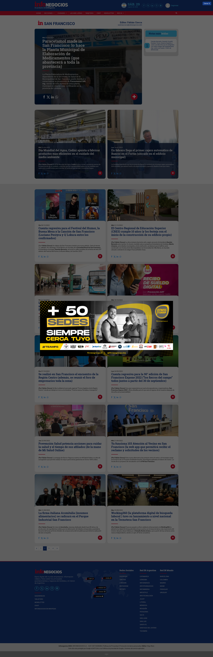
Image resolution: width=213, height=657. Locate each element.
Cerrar (206, 3)
